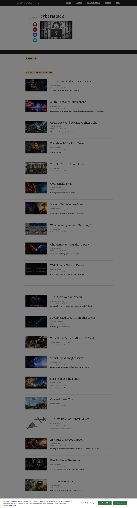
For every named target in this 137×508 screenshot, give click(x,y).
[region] (68, 503)
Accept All (120, 503)
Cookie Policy (11, 506)
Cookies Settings (90, 503)
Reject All (104, 503)
